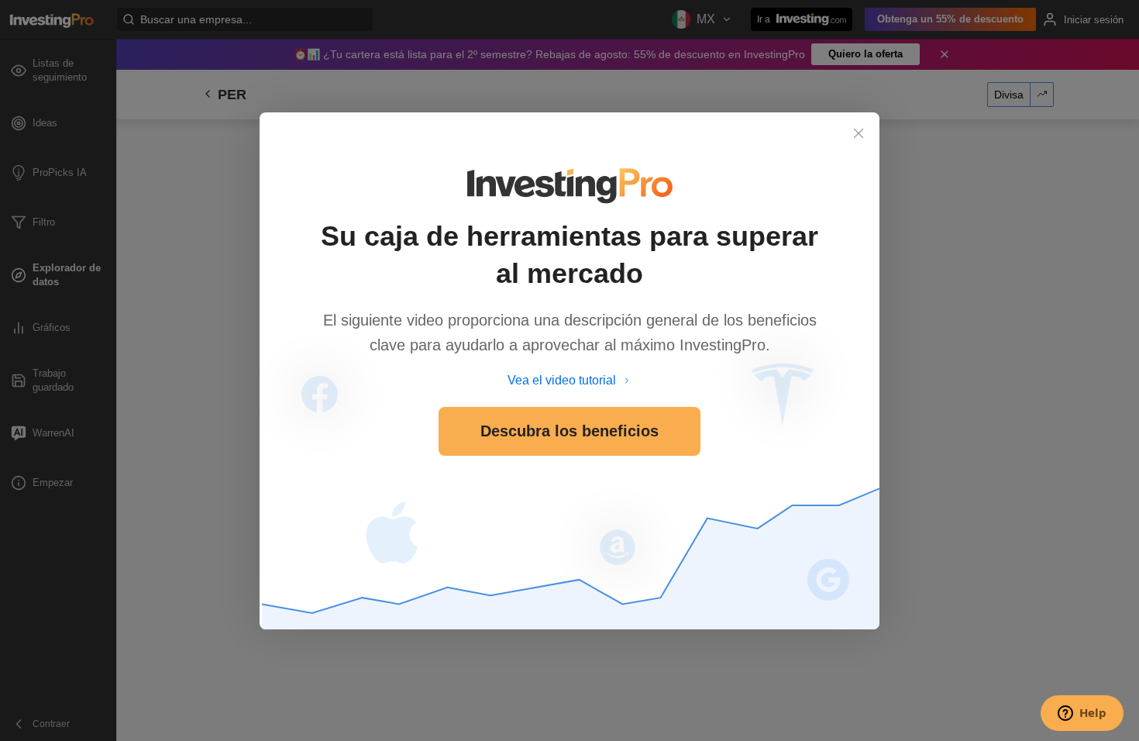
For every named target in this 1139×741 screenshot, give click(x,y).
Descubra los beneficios (569, 430)
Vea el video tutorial (562, 380)
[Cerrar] (858, 133)
